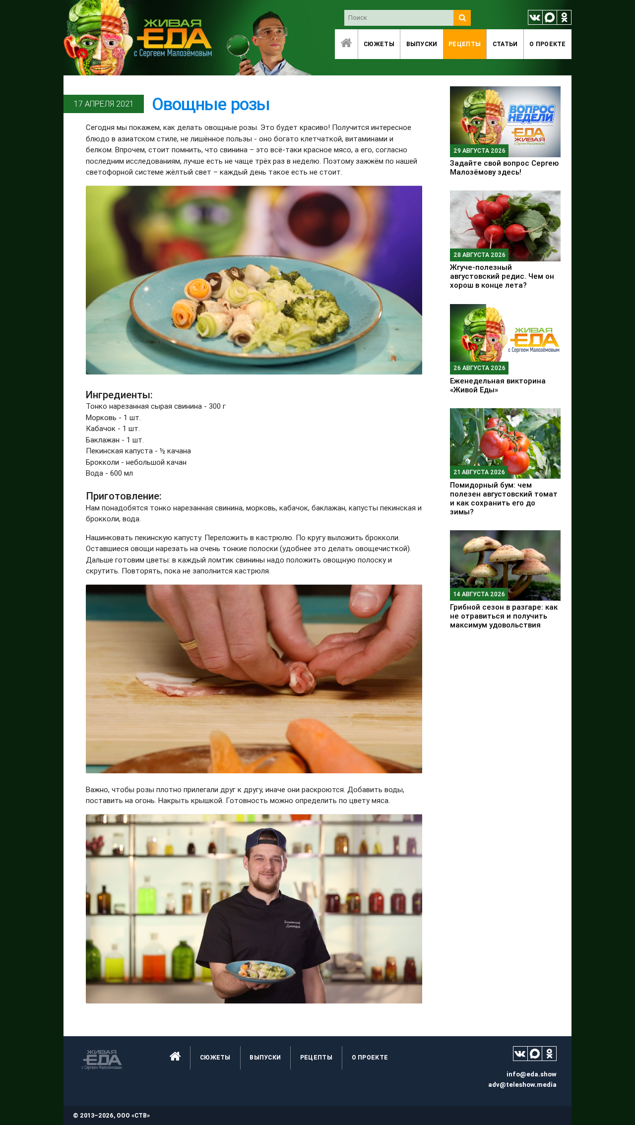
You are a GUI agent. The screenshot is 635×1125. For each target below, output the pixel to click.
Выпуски (422, 44)
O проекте (547, 44)
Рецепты (464, 44)
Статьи (505, 44)
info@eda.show (532, 1074)
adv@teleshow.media (522, 1084)
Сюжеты (379, 44)
